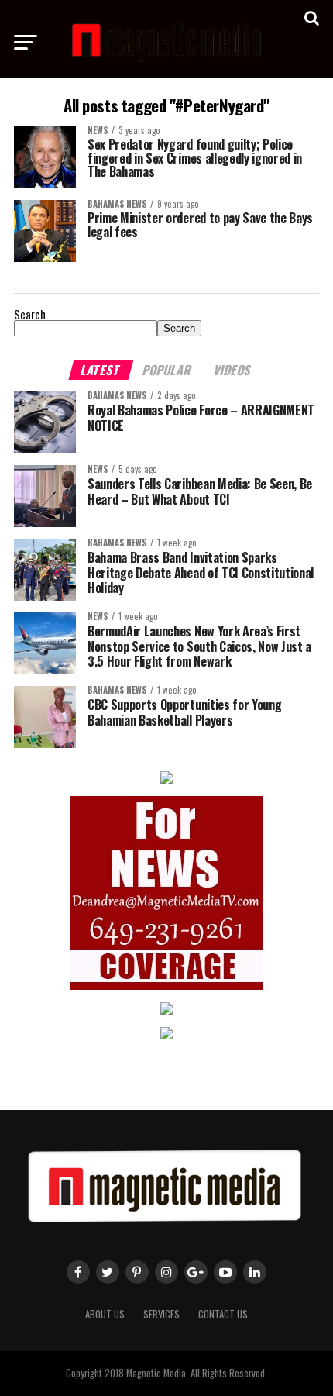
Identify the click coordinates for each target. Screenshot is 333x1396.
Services (161, 1314)
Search (30, 314)
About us (105, 1314)
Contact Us (223, 1314)
